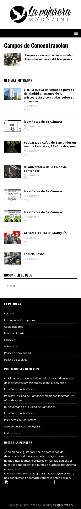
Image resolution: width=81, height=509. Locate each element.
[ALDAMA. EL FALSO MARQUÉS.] (12, 241)
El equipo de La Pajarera (19, 320)
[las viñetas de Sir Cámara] (12, 130)
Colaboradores (13, 327)
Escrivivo (9, 340)
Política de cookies (15, 359)
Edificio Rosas (34, 254)
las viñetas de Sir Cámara (43, 122)
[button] (75, 33)
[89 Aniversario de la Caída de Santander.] (12, 175)
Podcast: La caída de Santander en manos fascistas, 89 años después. (50, 144)
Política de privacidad (17, 353)
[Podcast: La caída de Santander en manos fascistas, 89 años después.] (12, 151)
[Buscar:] (40, 286)
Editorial (9, 313)
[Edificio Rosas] (12, 262)
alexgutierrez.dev (63, 505)
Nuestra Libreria (14, 333)
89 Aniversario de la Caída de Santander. (45, 169)
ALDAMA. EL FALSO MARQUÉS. (46, 233)
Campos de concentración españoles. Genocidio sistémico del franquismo (49, 57)
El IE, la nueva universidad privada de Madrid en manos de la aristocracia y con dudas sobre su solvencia (49, 95)
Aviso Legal (11, 346)
